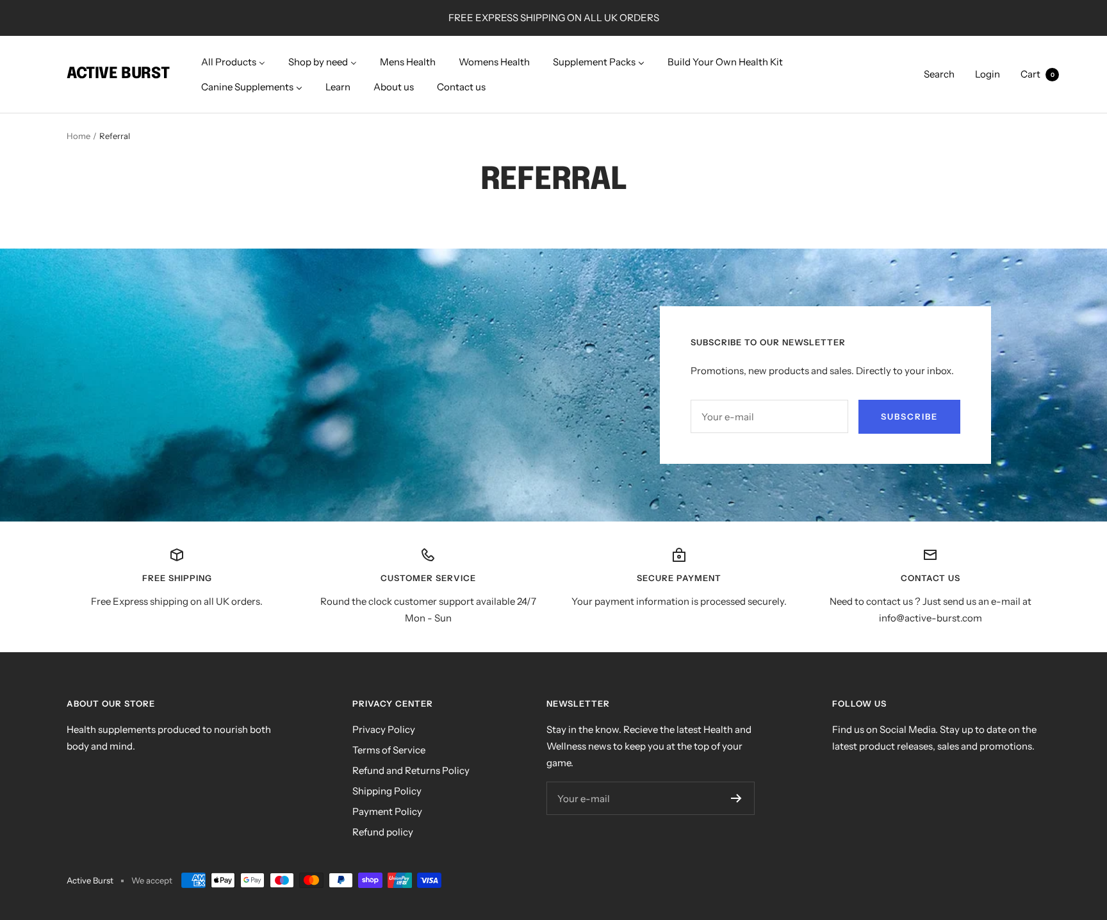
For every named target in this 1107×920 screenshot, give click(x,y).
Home (78, 136)
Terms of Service (388, 750)
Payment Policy (387, 811)
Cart (1037, 74)
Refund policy (382, 832)
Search (939, 74)
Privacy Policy (383, 729)
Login (987, 74)
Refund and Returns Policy (411, 770)
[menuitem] (233, 61)
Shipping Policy (387, 791)
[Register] (736, 798)
